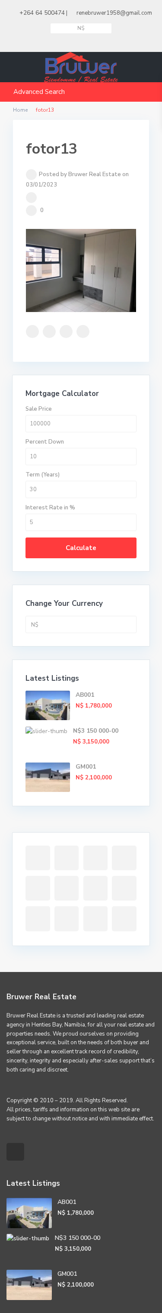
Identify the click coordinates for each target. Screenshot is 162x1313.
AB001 (85, 695)
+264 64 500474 (42, 13)
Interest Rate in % (50, 508)
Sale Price (38, 409)
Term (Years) (42, 475)
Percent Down (44, 442)
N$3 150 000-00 (95, 731)
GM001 (86, 767)
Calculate (81, 548)
